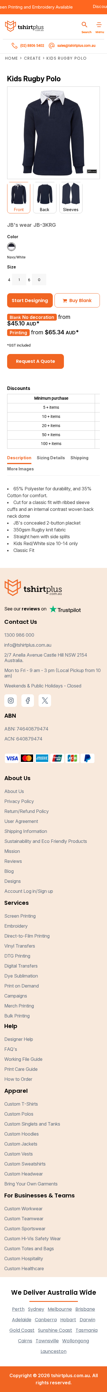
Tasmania (87, 1330)
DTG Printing (17, 956)
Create (32, 58)
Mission (12, 851)
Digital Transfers (21, 966)
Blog (9, 871)
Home (11, 58)
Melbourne (60, 1309)
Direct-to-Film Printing (27, 936)
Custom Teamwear (23, 1218)
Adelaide (21, 1319)
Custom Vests (18, 1154)
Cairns (25, 1341)
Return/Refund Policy (26, 811)
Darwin (87, 1319)
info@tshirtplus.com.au (27, 645)
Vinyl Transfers (19, 946)
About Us (14, 791)
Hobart (68, 1319)
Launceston (53, 1351)
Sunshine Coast (55, 1330)
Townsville (47, 1341)
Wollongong (75, 1341)
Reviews (13, 861)
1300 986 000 (19, 635)
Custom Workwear (23, 1208)
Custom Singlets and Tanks (32, 1124)
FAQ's (10, 1049)
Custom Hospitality (23, 1258)
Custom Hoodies (21, 1134)
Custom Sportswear (24, 1228)
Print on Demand (21, 986)
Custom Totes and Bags (29, 1248)
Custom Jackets (20, 1144)
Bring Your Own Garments (31, 1184)
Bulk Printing (17, 1016)
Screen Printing (20, 916)
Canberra (46, 1319)
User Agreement (21, 821)
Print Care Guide (21, 1069)
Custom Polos (18, 1114)
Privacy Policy (19, 801)
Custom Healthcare (24, 1268)
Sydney (36, 1309)
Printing (18, 332)
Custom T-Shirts (21, 1104)
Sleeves (70, 209)
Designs (12, 881)
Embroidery (49, 7)
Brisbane (85, 1309)
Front (19, 209)
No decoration (38, 317)
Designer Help (18, 1039)
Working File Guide (23, 1059)
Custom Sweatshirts (25, 1164)
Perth (18, 1309)
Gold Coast (22, 1330)
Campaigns (15, 996)
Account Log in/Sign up (28, 891)
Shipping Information (25, 831)
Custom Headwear (23, 1174)
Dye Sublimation (21, 976)
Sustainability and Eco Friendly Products (45, 841)
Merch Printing (19, 1006)
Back (44, 209)
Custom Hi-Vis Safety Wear (32, 1238)
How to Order (18, 1079)
